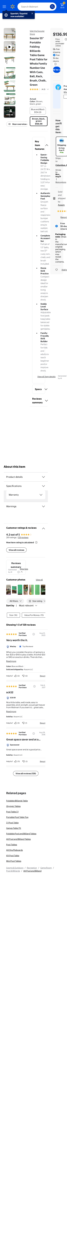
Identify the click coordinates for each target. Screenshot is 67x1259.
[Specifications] (43, 486)
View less (24, 569)
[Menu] (4, 6)
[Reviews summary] (48, 89)
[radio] (38, 110)
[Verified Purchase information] (33, 634)
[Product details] (43, 476)
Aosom (61, 205)
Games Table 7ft (13, 828)
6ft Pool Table (12, 855)
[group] (43, 89)
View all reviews (16, 550)
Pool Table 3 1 (12, 811)
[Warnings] (43, 506)
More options (60, 182)
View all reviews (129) (26, 773)
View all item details (46, 376)
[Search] (52, 6)
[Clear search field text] (48, 7)
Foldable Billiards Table (17, 800)
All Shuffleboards (14, 850)
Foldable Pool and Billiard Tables (21, 833)
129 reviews (23, 537)
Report (42, 676)
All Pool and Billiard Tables (18, 839)
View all (39, 579)
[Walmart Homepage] (12, 6)
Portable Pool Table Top (17, 817)
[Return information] (55, 64)
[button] (38, 145)
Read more (11, 661)
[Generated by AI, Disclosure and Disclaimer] (18, 572)
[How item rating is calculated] (36, 542)
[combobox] (36, 7)
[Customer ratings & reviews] (43, 527)
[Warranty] (41, 494)
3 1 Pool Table (12, 822)
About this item (14, 466)
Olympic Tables (13, 806)
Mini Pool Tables (13, 861)
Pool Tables (11, 844)
